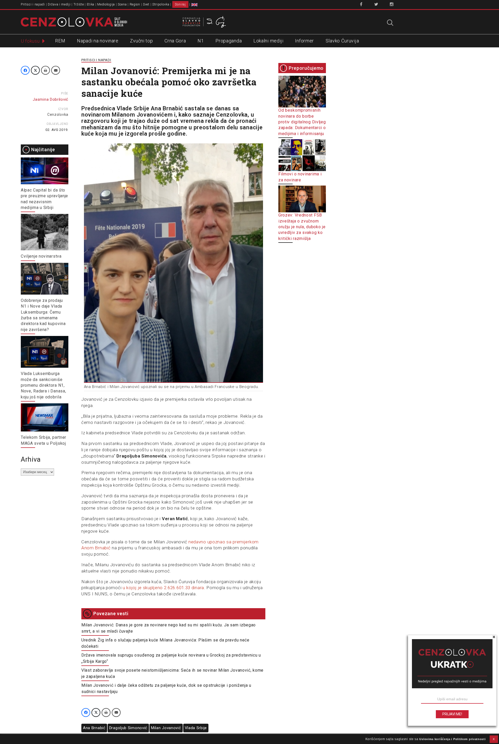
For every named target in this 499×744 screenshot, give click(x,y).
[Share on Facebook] (25, 70)
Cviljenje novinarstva (41, 256)
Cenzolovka (57, 114)
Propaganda (228, 40)
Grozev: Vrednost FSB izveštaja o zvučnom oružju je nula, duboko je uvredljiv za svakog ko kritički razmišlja (302, 227)
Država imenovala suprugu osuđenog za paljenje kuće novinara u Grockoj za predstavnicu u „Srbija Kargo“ (171, 658)
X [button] (494, 739)
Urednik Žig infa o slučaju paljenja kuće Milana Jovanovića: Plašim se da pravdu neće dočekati (165, 643)
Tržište (79, 4)
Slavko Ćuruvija (342, 40)
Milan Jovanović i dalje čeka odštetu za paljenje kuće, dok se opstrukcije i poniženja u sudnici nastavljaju (166, 688)
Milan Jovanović (166, 728)
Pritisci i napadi (33, 4)
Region (135, 4)
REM (60, 40)
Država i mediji (59, 4)
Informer (304, 40)
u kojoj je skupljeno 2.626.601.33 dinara (163, 587)
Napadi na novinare (98, 40)
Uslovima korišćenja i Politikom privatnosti (452, 739)
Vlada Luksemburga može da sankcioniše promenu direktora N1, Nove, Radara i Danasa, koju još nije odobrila (43, 385)
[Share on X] (35, 70)
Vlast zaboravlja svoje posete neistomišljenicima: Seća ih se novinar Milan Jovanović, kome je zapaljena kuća (172, 673)
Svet (146, 4)
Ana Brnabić (94, 728)
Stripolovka (160, 4)
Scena (122, 4)
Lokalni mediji (268, 40)
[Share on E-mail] (55, 70)
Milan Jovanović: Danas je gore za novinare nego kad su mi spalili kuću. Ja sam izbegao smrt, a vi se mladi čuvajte (168, 628)
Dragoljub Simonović (128, 728)
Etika (91, 4)
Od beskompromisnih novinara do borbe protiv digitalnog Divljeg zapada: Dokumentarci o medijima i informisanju (302, 122)
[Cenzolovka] (74, 22)
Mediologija (106, 4)
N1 (201, 40)
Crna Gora (175, 40)
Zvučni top (141, 40)
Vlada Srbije (196, 728)
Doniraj (180, 4)
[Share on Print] (45, 70)
